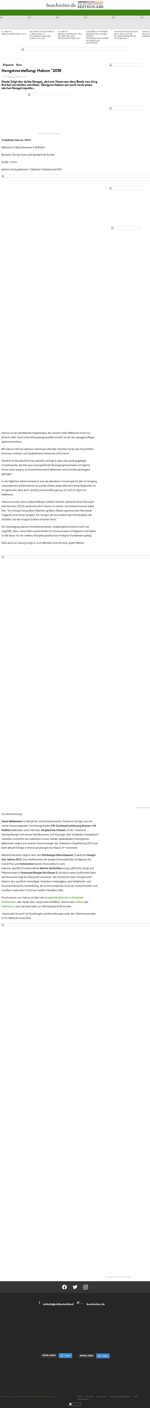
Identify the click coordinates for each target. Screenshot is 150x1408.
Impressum (102, 1397)
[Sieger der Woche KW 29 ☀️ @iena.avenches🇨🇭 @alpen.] (93, 1341)
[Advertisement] (126, 280)
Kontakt (89, 1397)
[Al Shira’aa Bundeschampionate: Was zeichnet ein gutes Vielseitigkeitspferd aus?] (70, 23)
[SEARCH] (147, 13)
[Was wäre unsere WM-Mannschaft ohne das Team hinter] (56, 1321)
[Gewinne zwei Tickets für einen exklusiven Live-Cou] (93, 1321)
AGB (135, 1397)
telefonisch (8, 906)
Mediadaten (83, 1399)
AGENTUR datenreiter (44, 1397)
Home (80, 1397)
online (79, 901)
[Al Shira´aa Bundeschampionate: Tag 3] (14, 23)
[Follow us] (142, 13)
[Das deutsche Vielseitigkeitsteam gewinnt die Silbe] (56, 1341)
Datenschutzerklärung (120, 1397)
